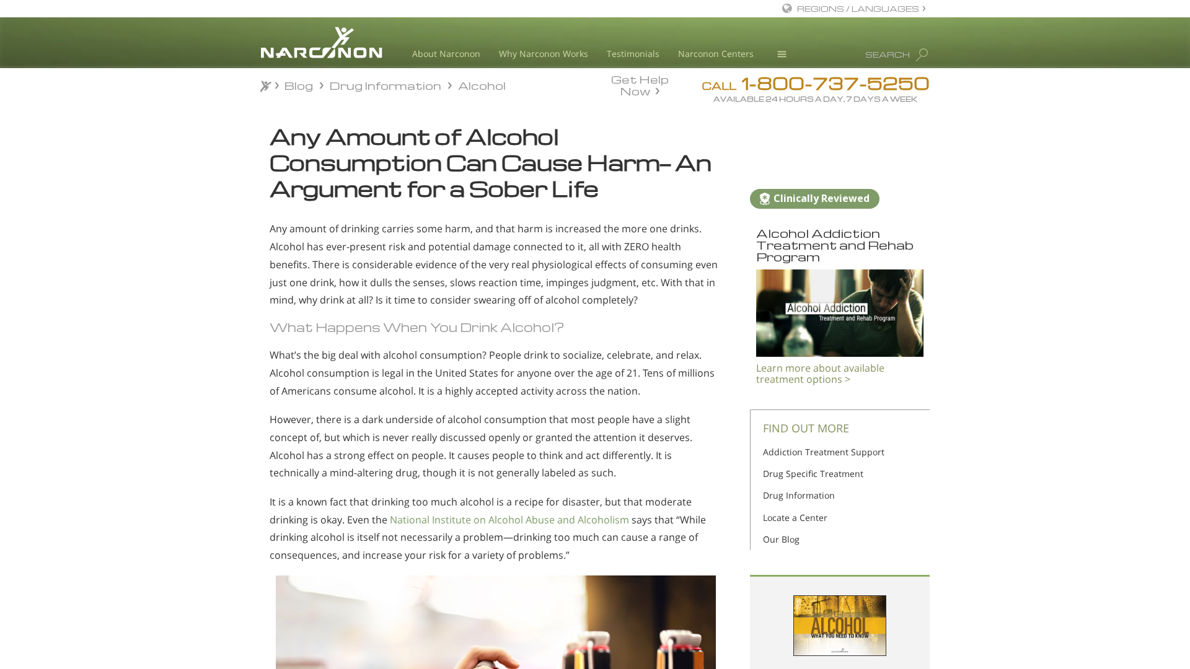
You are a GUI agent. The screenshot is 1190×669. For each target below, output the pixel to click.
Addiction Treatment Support (823, 452)
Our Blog (781, 539)
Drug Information (799, 495)
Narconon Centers (716, 53)
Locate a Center (795, 517)
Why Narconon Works (543, 53)
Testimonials (633, 53)
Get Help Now (640, 84)
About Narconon (446, 53)
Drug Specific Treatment (813, 473)
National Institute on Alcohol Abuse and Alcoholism (509, 520)
